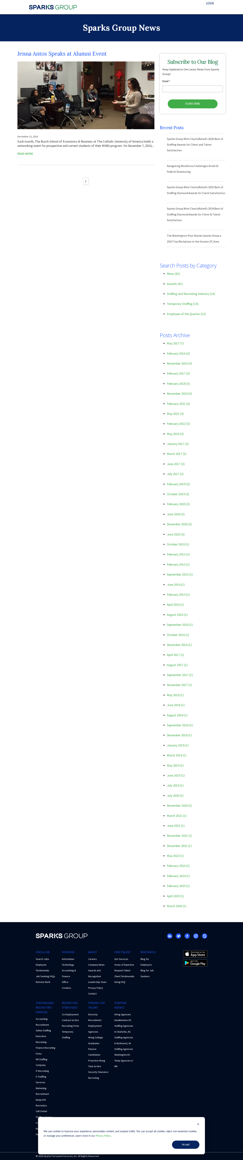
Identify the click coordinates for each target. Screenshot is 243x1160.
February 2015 (178, 594)
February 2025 (178, 886)
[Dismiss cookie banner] (198, 1125)
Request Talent (122, 970)
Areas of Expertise (124, 964)
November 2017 (179, 685)
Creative (66, 987)
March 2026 (176, 906)
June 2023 (176, 534)
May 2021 (175, 414)
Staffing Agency (120, 1005)
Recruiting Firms (70, 1025)
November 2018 (179, 393)
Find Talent (122, 952)
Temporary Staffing (182, 304)
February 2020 (178, 504)
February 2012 (178, 554)
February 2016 (178, 353)
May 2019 (175, 765)
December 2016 (179, 645)
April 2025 (175, 896)
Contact (92, 993)
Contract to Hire (70, 1020)
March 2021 (176, 816)
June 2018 (176, 705)
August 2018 (177, 715)
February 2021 (178, 404)
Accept (186, 1144)
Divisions (68, 952)
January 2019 (178, 745)
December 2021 (179, 846)
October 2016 (178, 635)
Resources (148, 952)
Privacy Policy (103, 1136)
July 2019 (175, 785)
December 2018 (179, 735)
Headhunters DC (122, 1020)
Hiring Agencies (122, 1014)
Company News (96, 964)
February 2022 (178, 424)
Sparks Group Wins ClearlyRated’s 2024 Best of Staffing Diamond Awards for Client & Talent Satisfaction (195, 214)
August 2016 (177, 615)
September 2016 (180, 625)
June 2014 (176, 584)
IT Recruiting (42, 1071)
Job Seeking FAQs (45, 976)
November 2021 (179, 836)
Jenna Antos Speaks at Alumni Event (62, 53)
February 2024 (178, 876)
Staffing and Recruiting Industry (191, 294)
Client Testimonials (124, 976)
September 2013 (180, 574)
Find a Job (43, 952)
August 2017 (177, 665)
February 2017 (178, 373)
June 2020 (176, 514)
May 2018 (175, 695)
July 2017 (175, 474)
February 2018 (178, 383)
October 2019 (178, 494)
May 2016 (175, 434)
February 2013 (178, 564)
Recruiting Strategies (70, 1005)
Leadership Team (97, 982)
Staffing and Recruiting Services (45, 1007)
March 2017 (176, 454)
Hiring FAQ (119, 982)
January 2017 (178, 444)
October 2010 (178, 544)
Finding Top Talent (96, 1005)
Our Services (121, 959)
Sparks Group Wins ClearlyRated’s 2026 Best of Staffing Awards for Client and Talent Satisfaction (195, 144)
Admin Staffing (43, 1030)
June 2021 (176, 826)
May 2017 (175, 343)
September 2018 (180, 725)
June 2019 (176, 775)
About (92, 952)
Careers (92, 959)
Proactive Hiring (96, 1060)
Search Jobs (42, 959)
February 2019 (178, 484)
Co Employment (70, 1014)
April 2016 (175, 604)
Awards (175, 284)
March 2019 (176, 755)
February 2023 (178, 866)
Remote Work (43, 982)
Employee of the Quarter (186, 314)
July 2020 (175, 795)
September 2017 (180, 675)
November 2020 (179, 805)
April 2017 (175, 655)
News (173, 274)
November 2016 (179, 363)
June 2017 (176, 464)
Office (65, 982)
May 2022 (175, 856)
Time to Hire (94, 1066)
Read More (25, 153)
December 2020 (179, 524)
